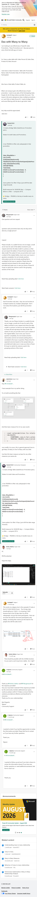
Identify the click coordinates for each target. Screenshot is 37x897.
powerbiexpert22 (16, 854)
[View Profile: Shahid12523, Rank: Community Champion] (4, 466)
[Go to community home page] (13, 20)
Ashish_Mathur (10, 546)
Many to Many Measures (12, 858)
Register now (6, 14)
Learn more (21, 31)
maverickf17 (16, 847)
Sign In (33, 20)
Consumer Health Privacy (23, 893)
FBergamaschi (9, 214)
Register (28, 20)
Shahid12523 (10, 123)
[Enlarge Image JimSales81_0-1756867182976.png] (19, 636)
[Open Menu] (34, 25)
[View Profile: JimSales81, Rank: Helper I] (3, 36)
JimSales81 (9, 35)
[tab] (18, 832)
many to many (9, 852)
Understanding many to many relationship (17, 845)
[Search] (23, 20)
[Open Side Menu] (2, 20)
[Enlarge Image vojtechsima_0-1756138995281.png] (18, 408)
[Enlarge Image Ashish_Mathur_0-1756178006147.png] (18, 574)
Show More (9, 374)
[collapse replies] (18, 213)
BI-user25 (16, 876)
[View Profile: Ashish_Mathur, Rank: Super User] (3, 547)
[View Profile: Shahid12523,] (5, 124)
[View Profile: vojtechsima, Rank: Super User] (3, 380)
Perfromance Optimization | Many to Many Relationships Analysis (17, 872)
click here (21, 279)
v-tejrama (8, 669)
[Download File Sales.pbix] (12, 593)
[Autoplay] (15, 832)
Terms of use (25, 887)
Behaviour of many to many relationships (17, 865)
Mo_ (14, 867)
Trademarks (4, 891)
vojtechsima (9, 379)
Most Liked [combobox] (31, 210)
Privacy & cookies (16, 887)
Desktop (5, 24)
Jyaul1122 (16, 860)
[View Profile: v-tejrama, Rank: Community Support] (3, 670)
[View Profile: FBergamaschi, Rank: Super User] (3, 215)
